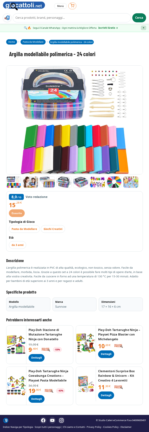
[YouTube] (52, 420)
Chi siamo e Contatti (74, 427)
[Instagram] (61, 420)
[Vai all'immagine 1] (13, 182)
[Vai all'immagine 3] (47, 182)
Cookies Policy (111, 427)
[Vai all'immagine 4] (64, 182)
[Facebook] (43, 420)
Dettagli (36, 357)
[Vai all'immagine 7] (114, 182)
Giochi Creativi (53, 229)
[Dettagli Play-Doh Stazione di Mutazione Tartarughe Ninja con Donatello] (16, 344)
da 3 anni (17, 245)
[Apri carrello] (72, 6)
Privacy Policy (94, 427)
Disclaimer (126, 427)
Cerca (139, 18)
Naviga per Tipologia (22, 427)
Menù (60, 6)
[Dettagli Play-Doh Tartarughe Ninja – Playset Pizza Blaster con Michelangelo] (86, 342)
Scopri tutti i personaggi (48, 427)
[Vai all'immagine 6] (97, 182)
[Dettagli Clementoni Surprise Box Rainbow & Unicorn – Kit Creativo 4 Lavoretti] (86, 384)
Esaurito (17, 213)
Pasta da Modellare (24, 229)
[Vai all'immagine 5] (80, 182)
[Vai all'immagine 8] (130, 182)
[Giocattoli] (27, 5)
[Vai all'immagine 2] (30, 182)
